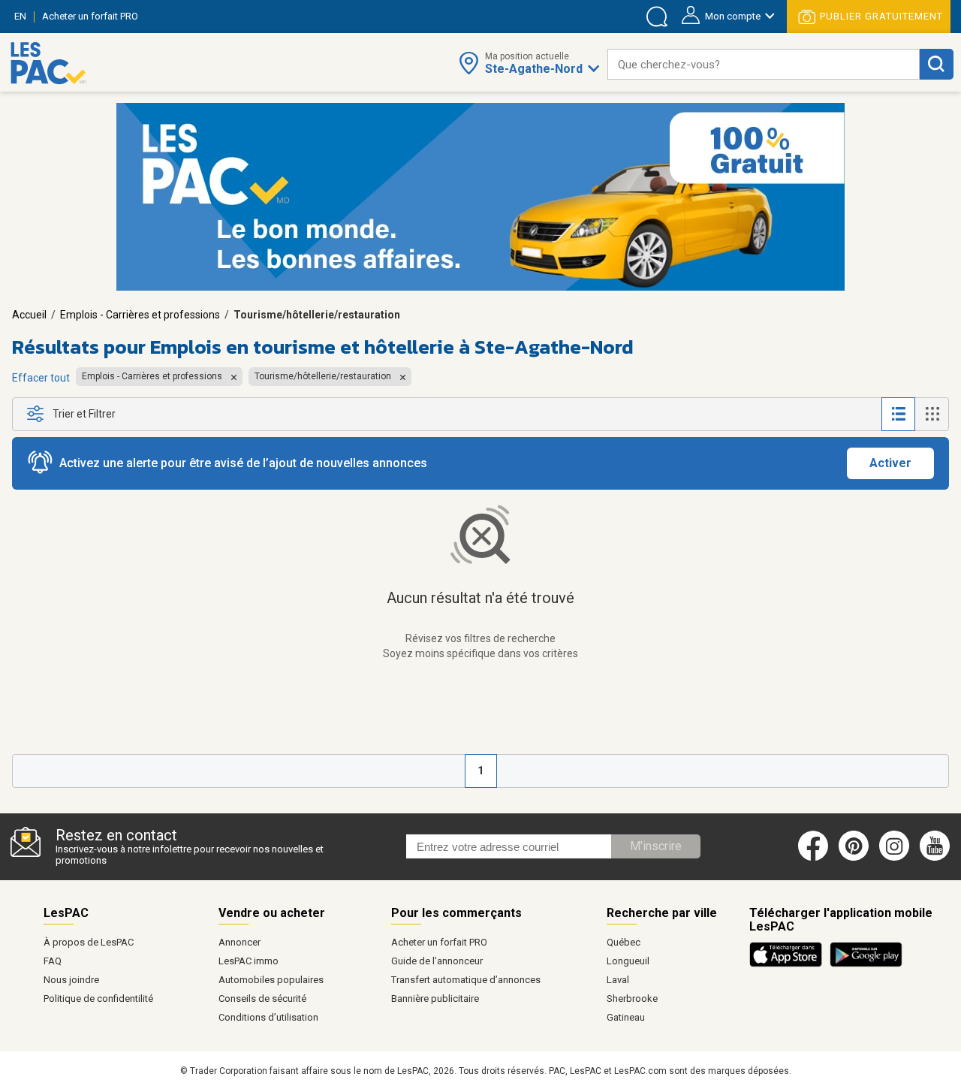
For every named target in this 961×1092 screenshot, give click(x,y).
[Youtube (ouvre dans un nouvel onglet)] (937, 857)
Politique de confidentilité (98, 998)
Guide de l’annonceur (437, 961)
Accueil (29, 315)
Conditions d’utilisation (268, 1017)
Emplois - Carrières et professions (140, 315)
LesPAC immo (248, 961)
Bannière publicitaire (435, 998)
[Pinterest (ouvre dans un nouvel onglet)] (853, 857)
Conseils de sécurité (262, 998)
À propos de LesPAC (89, 942)
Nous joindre (71, 979)
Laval (618, 979)
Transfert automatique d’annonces (466, 979)
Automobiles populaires (271, 979)
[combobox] (763, 64)
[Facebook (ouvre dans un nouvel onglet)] (813, 857)
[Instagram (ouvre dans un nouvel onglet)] (894, 857)
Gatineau (626, 1017)
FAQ (53, 961)
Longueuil (628, 961)
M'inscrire (656, 846)
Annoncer (239, 942)
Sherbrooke (632, 998)
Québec (623, 942)
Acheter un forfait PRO (439, 942)
